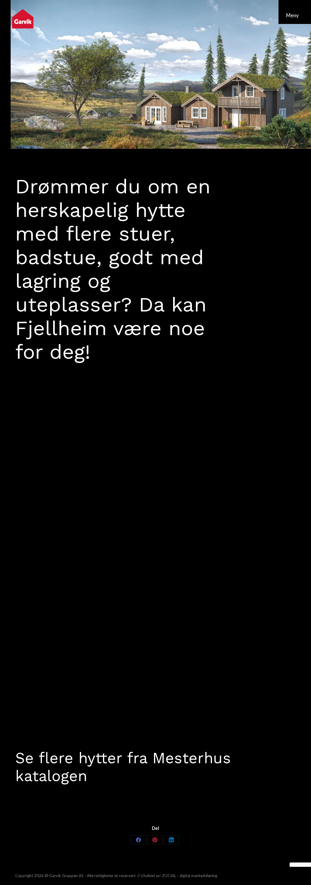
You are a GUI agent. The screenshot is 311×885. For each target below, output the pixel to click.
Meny (292, 15)
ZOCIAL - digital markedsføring (189, 875)
